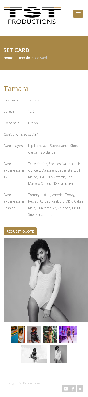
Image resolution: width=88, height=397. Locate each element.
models (24, 57)
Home (8, 57)
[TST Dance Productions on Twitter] (80, 388)
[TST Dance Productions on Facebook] (72, 388)
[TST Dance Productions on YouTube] (65, 388)
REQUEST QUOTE (20, 231)
